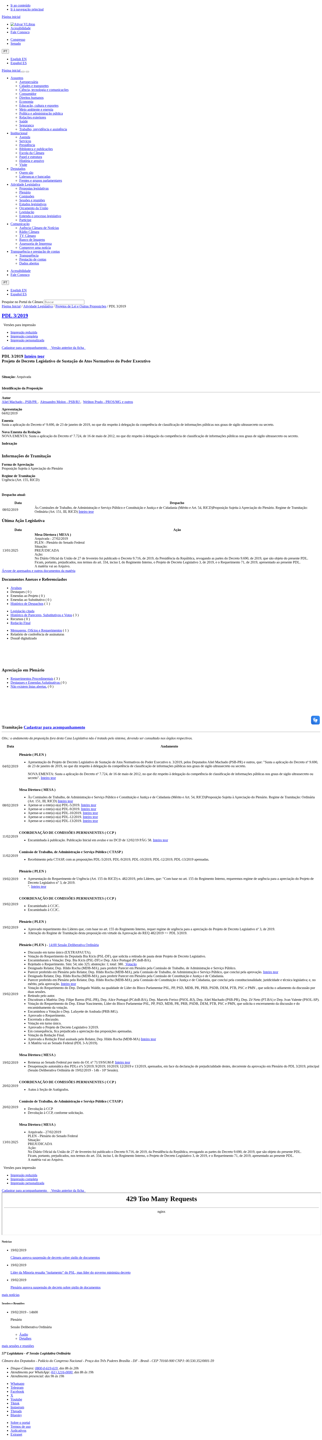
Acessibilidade (21, 28)
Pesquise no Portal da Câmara (22, 302)
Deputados (18, 168)
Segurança (26, 125)
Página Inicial (11, 306)
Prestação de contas (32, 259)
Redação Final (20, 623)
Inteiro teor (34, 356)
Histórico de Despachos (27, 603)
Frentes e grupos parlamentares (40, 180)
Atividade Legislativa (25, 184)
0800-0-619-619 (46, 1368)
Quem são (26, 172)
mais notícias (10, 1295)
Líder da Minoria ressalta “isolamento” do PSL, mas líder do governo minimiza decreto (71, 1272)
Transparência (29, 255)
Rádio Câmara (29, 232)
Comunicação (20, 224)
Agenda (24, 137)
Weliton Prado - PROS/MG (102, 402)
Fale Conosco (20, 32)
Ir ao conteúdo (20, 5)
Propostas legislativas (34, 188)
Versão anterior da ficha (68, 348)
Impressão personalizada (27, 340)
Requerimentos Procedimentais (32, 678)
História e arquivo (31, 161)
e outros (127, 402)
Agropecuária (28, 82)
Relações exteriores (32, 117)
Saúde (23, 121)
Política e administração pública (41, 113)
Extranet (16, 1434)
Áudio (23, 1334)
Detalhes (25, 1338)
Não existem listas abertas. (29, 686)
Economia (26, 101)
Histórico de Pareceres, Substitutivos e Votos (41, 615)
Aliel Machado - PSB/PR (20, 402)
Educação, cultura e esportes (38, 105)
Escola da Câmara (31, 153)
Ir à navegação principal (27, 9)
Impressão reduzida (24, 332)
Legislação (26, 212)
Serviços (25, 141)
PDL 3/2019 (15, 315)
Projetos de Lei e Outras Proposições (80, 306)
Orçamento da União (33, 208)
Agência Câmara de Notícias (39, 228)
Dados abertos (29, 263)
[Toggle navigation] (23, 71)
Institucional (19, 133)
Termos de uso (21, 1426)
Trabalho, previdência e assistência (43, 129)
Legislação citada (22, 611)
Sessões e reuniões (32, 200)
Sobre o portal (20, 1422)
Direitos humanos (31, 97)
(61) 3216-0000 (62, 1372)
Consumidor (27, 94)
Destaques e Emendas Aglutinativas (36, 682)
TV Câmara (27, 236)
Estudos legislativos (32, 204)
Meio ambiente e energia (36, 109)
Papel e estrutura (30, 157)
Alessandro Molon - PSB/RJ (60, 402)
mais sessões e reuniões (18, 1346)
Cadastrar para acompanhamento (25, 348)
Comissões (26, 196)
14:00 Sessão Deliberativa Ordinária (74, 945)
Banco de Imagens (32, 239)
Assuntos (17, 78)
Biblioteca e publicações (36, 149)
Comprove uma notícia (35, 247)
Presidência (27, 145)
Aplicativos (18, 1430)
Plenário (25, 192)
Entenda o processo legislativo (40, 216)
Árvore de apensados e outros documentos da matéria (38, 571)
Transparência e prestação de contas (35, 251)
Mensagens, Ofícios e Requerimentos (36, 630)
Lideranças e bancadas (34, 176)
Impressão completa (24, 336)
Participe (25, 220)
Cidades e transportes (34, 86)
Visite (23, 165)
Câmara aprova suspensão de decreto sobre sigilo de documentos (55, 1257)
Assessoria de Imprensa (35, 243)
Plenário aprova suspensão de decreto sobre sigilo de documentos (56, 1287)
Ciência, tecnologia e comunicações (44, 90)
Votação (131, 964)
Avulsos (16, 588)
